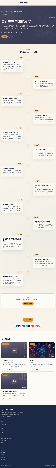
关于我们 (3, 450)
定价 (2, 442)
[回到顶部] (13, 465)
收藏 (5, 36)
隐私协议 (3, 455)
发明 (2, 430)
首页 (2, 11)
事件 (2, 428)
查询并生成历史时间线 (6, 438)
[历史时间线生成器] (22, 3)
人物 (2, 426)
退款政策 (3, 459)
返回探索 (5, 14)
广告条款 (3, 457)
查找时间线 (7, 11)
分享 (12, 36)
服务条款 (3, 452)
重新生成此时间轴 (28, 303)
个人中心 (3, 444)
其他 (11, 11)
